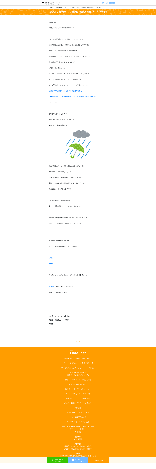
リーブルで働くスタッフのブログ (62, 7)
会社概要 (78, 432)
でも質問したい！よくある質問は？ (78, 398)
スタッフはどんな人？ (78, 417)
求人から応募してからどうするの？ (78, 403)
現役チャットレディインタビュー (78, 389)
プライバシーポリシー (78, 429)
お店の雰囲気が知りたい (78, 384)
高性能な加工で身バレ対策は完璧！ (78, 358)
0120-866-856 (109, 3)
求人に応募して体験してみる (78, 412)
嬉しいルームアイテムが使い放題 (78, 380)
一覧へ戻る (78, 342)
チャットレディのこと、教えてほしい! (78, 363)
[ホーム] (98, 460)
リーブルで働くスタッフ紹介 (78, 422)
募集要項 (78, 408)
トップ (50, 7)
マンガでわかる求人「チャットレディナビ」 (78, 368)
